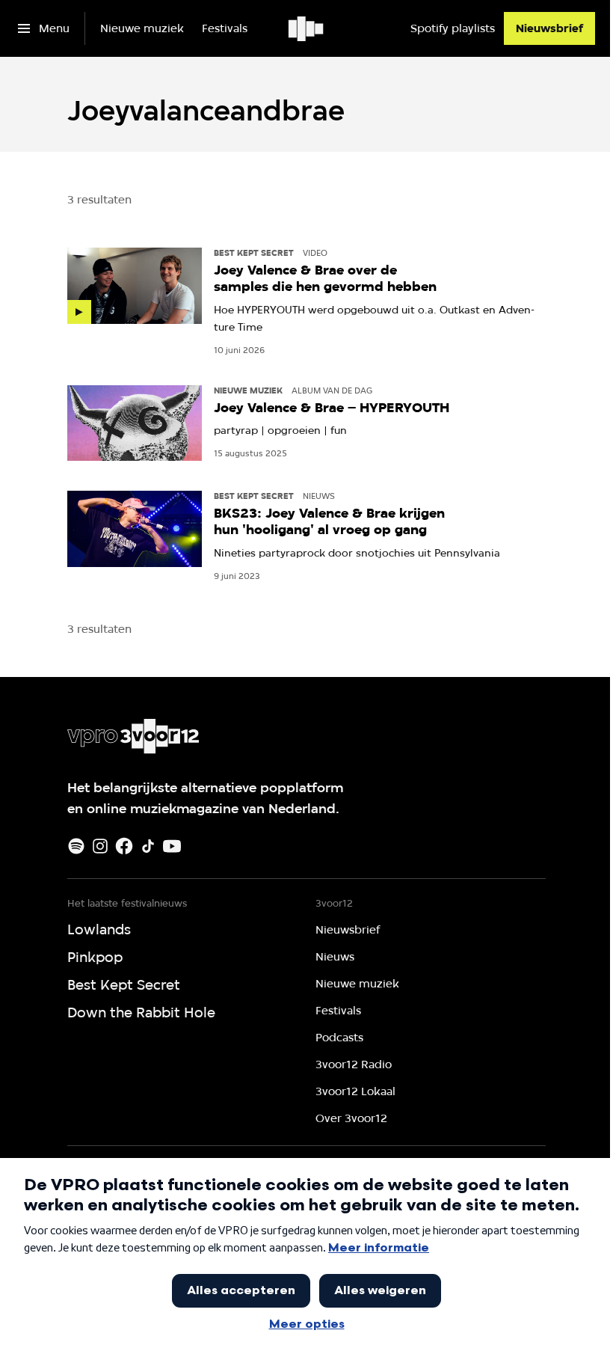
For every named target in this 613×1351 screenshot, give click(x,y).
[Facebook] (124, 846)
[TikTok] (148, 846)
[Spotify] (76, 846)
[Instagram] (100, 846)
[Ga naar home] (307, 28)
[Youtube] (172, 846)
